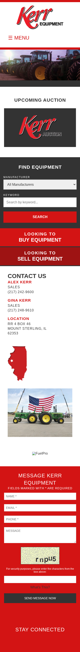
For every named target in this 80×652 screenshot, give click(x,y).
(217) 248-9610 (21, 310)
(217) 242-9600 (21, 292)
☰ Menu (18, 38)
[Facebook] (40, 638)
